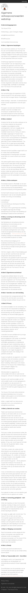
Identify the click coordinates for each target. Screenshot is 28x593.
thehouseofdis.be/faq (18, 233)
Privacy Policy (5, 581)
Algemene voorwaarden (7, 583)
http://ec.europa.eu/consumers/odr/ (11, 576)
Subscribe (24, 1)
